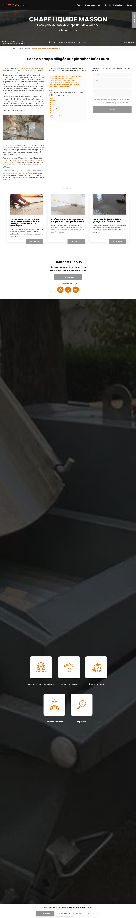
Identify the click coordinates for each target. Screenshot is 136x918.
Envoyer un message (68, 277)
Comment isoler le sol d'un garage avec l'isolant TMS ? (107, 220)
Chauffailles (53, 100)
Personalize (81, 913)
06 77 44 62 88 (18, 41)
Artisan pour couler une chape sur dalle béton (62, 80)
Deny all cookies (65, 913)
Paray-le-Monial (54, 109)
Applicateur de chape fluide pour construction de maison (65, 76)
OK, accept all (45, 913)
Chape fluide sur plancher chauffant (60, 86)
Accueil (79, 5)
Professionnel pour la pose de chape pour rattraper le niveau (67, 220)
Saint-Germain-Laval (56, 115)
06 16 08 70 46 (21, 43)
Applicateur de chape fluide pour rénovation (62, 78)
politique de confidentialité (111, 104)
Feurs (27, 48)
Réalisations (117, 5)
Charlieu (52, 98)
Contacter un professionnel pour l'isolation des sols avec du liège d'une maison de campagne (25, 222)
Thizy (52, 117)
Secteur (21, 48)
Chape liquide (90, 5)
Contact (130, 5)
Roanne (52, 113)
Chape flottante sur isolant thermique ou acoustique (64, 84)
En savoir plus (34, 241)
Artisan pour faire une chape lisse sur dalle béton (63, 82)
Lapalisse (53, 105)
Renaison (53, 111)
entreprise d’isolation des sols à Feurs (17, 173)
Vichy (52, 119)
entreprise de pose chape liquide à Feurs (30, 147)
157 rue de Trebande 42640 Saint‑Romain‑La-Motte (69, 42)
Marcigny (53, 107)
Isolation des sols (104, 5)
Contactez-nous (128, 42)
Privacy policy (95, 913)
